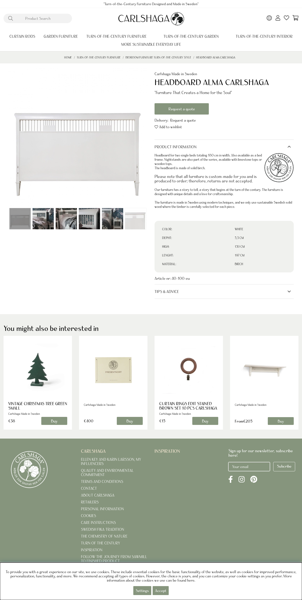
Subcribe (284, 466)
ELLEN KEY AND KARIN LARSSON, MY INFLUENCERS (111, 461)
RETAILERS (90, 502)
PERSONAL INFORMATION (102, 509)
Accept (160, 590)
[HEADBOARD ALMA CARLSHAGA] (20, 219)
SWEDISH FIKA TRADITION (102, 529)
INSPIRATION (91, 550)
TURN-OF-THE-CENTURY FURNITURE (116, 36)
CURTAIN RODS (22, 36)
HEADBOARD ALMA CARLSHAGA (215, 57)
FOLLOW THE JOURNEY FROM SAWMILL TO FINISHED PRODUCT (114, 559)
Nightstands (172, 159)
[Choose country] (269, 18)
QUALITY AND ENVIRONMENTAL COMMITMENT (107, 472)
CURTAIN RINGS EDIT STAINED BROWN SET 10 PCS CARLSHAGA (188, 405)
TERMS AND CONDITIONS (102, 481)
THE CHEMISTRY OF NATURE (104, 536)
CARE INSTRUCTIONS (98, 522)
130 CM (240, 246)
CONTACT (89, 488)
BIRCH (239, 264)
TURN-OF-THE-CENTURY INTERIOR (264, 36)
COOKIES (88, 516)
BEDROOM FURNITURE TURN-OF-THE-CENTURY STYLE (158, 57)
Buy (281, 421)
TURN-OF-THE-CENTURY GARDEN (191, 36)
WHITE (239, 229)
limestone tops (248, 159)
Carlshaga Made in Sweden (176, 74)
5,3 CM (239, 238)
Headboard (162, 155)
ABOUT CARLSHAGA (97, 495)
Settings (142, 590)
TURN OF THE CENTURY (100, 543)
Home (68, 57)
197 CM (239, 255)
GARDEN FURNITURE (61, 36)
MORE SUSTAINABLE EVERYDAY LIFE (151, 44)
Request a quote (181, 109)
